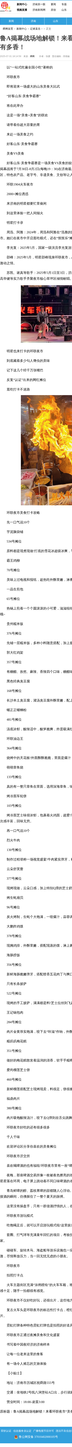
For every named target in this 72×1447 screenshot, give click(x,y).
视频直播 (22, 9)
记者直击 (35, 28)
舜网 (32, 56)
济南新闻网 (38, 9)
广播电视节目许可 (43, 1431)
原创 (53, 9)
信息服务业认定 (22, 1431)
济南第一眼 (38, 4)
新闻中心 (22, 4)
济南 (33, 21)
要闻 (53, 4)
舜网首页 (8, 28)
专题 (64, 4)
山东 (64, 9)
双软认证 (6, 1431)
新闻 (11, 21)
